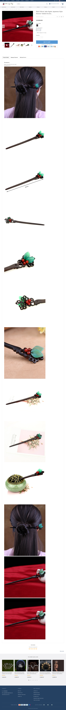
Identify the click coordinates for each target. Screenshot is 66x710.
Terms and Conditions (21, 694)
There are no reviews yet (39, 16)
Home (3, 0)
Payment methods (36, 692)
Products (7, 0)
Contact (32, 0)
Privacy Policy (20, 692)
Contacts (4, 688)
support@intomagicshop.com (8, 692)
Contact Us (20, 696)
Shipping (12, 0)
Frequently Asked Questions (38, 698)
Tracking (27, 0)
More (62, 7)
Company (19, 688)
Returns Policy (36, 696)
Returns (17, 0)
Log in (56, 0)
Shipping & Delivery (37, 694)
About (22, 0)
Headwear (7, 9)
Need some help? (37, 688)
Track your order (37, 700)
